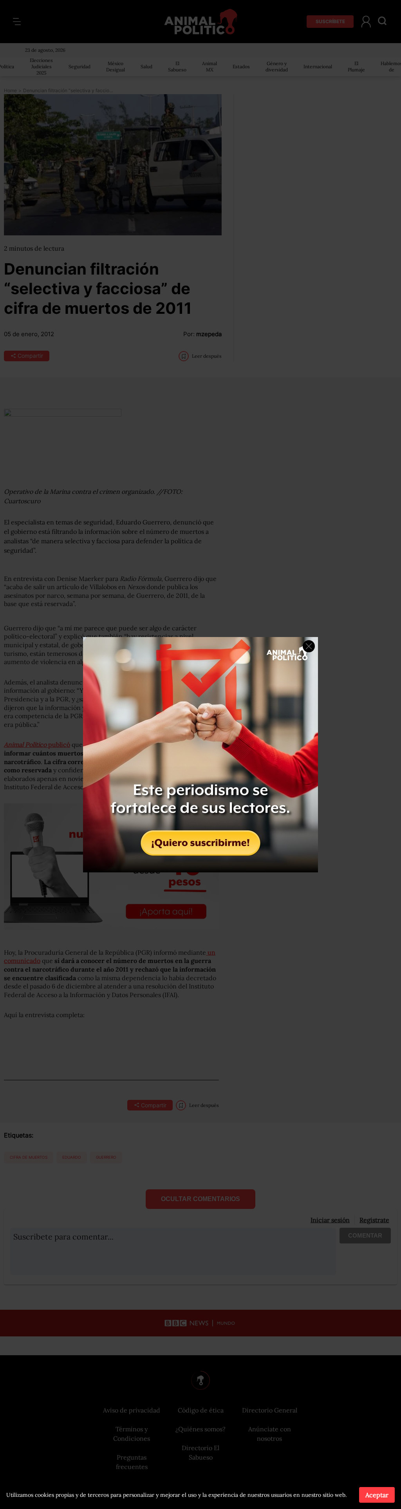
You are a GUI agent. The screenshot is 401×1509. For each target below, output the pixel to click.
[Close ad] (309, 646)
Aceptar (376, 1495)
